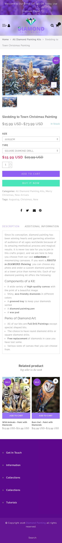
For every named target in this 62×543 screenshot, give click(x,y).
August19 (14, 199)
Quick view (26, 381)
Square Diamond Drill (19, 151)
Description (11, 226)
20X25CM (10, 139)
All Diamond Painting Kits (27, 39)
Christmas (26, 199)
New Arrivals (22, 195)
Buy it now (31, 183)
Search (32, 538)
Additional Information (42, 226)
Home (5, 39)
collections (40, 257)
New (35, 199)
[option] (31, 75)
